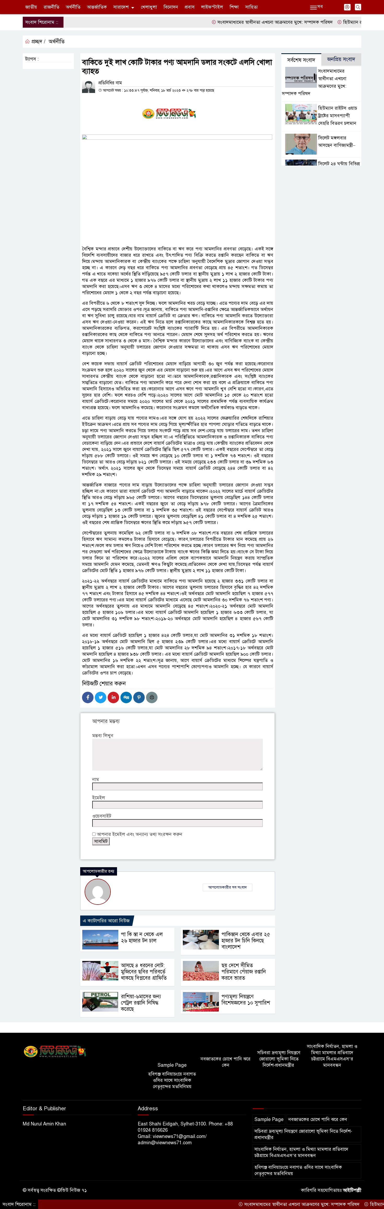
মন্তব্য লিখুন (102, 735)
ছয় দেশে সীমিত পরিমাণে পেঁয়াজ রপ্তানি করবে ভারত (244, 971)
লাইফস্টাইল (212, 7)
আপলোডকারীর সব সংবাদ (227, 887)
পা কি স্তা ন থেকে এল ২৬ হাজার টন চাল (142, 937)
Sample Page (172, 1065)
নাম (95, 779)
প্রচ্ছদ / (37, 41)
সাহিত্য (251, 7)
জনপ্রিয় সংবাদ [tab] (341, 59)
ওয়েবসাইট (101, 816)
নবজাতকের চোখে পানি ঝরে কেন (226, 1062)
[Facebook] (88, 697)
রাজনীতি (51, 7)
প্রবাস (190, 7)
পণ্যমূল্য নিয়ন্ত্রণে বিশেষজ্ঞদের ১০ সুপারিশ (246, 999)
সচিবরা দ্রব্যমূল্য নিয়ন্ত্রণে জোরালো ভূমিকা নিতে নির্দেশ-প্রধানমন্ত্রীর (278, 1059)
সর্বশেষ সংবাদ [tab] (301, 60)
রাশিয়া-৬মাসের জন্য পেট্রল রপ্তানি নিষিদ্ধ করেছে (141, 1002)
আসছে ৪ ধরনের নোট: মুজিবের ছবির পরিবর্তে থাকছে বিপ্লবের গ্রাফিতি (144, 971)
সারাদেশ (121, 7)
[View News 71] (55, 1051)
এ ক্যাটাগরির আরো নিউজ (106, 921)
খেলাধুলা (149, 7)
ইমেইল (98, 798)
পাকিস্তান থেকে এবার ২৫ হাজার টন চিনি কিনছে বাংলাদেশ (246, 940)
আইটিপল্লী (352, 1190)
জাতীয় (31, 7)
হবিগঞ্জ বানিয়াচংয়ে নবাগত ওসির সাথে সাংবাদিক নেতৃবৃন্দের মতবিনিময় (172, 1080)
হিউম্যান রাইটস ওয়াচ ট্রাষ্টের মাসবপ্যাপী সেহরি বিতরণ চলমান (337, 115)
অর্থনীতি (73, 7)
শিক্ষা (234, 7)
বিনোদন (171, 7)
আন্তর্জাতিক (97, 7)
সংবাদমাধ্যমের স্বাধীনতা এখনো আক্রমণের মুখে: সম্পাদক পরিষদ (249, 22)
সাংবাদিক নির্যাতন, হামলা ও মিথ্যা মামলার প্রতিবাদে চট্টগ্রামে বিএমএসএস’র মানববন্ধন (332, 1055)
